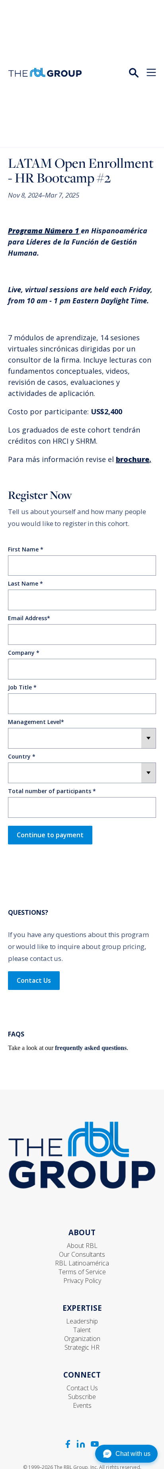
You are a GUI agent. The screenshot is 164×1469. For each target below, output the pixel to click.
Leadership (82, 1321)
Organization (82, 1338)
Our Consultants (82, 1254)
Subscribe (82, 1396)
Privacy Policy (82, 1280)
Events (82, 1405)
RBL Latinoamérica (82, 1263)
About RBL (82, 1245)
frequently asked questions (91, 1047)
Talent (82, 1329)
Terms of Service (82, 1271)
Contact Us (34, 980)
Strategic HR (82, 1347)
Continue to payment (50, 835)
